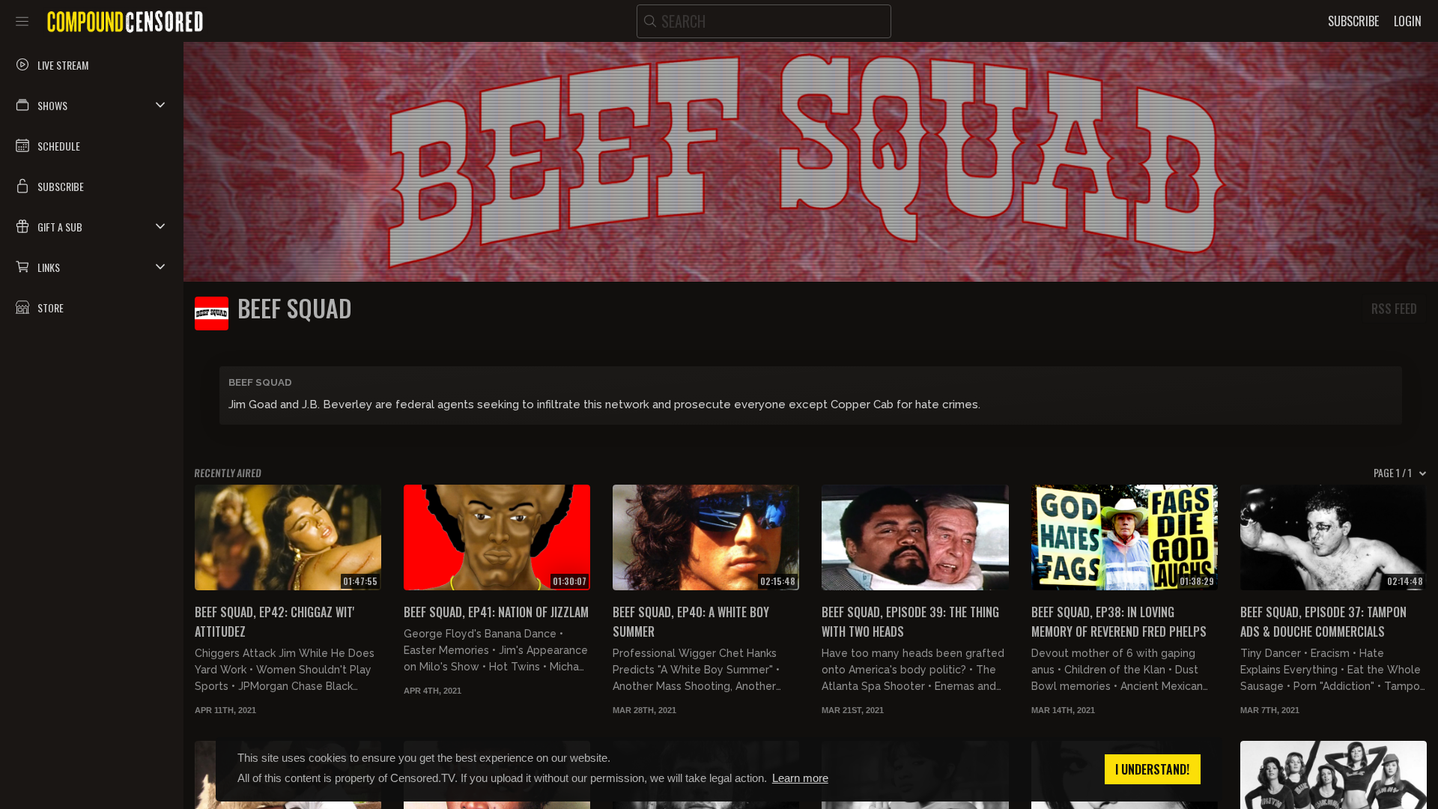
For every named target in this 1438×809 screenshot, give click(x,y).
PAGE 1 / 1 (1393, 472)
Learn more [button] (800, 778)
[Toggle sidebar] (22, 21)
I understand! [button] (1152, 769)
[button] (91, 104)
